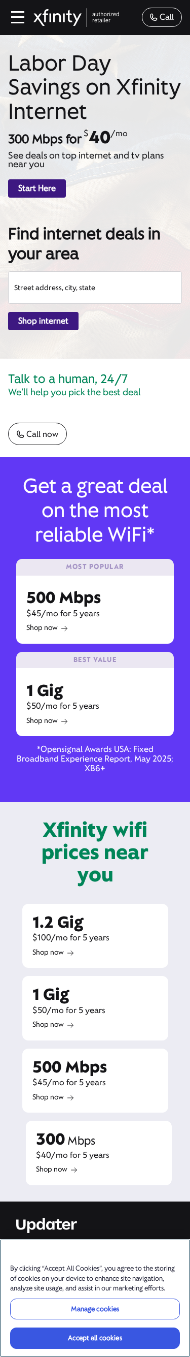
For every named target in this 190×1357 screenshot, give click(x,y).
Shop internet (43, 320)
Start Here (37, 188)
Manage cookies (95, 1309)
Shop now (42, 627)
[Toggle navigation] (18, 17)
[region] (95, 1298)
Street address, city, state (54, 287)
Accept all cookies (95, 1338)
